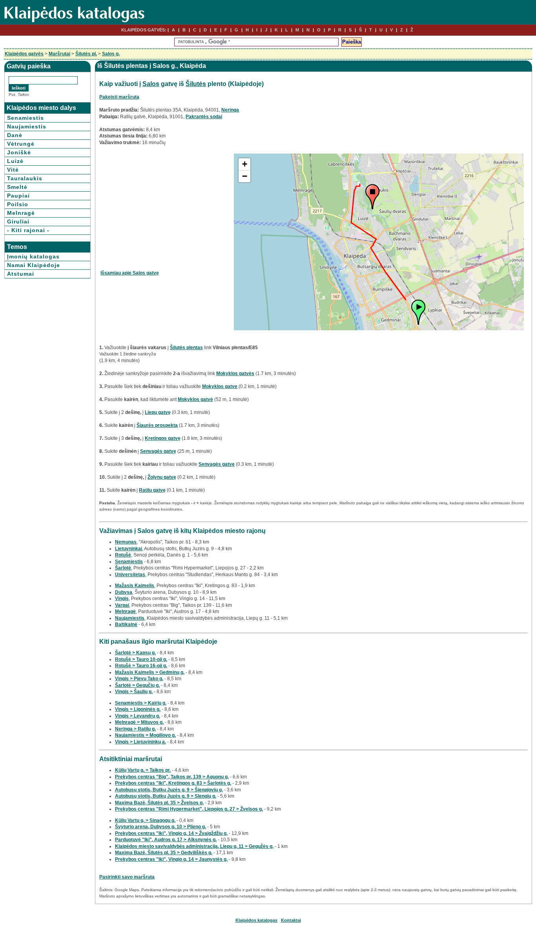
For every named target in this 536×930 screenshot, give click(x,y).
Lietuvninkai (128, 548)
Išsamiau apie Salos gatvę (129, 273)
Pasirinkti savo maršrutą (127, 877)
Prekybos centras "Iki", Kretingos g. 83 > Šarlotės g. (173, 783)
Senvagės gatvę (158, 451)
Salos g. (111, 54)
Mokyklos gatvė (195, 399)
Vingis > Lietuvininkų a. (140, 742)
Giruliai (18, 221)
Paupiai (18, 195)
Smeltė (17, 187)
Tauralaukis (24, 178)
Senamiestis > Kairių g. (140, 703)
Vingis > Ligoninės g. (137, 709)
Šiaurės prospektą (157, 425)
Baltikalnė (126, 624)
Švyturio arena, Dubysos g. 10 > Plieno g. (160, 826)
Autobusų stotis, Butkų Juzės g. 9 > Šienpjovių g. (169, 790)
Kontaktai (291, 920)
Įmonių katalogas (33, 256)
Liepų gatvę (158, 412)
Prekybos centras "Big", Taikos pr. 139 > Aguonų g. (172, 777)
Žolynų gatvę (162, 477)
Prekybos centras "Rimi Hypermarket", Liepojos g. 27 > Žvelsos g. (189, 809)
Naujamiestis (26, 126)
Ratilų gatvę (152, 490)
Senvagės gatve (217, 464)
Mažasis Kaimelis (134, 585)
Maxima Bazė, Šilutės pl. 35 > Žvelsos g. (159, 803)
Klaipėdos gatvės (24, 54)
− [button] (244, 176)
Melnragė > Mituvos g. (139, 722)
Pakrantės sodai (204, 116)
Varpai (122, 605)
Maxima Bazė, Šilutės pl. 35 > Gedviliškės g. (163, 852)
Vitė (13, 170)
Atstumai (20, 274)
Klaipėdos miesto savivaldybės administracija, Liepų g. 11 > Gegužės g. (194, 846)
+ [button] (244, 164)
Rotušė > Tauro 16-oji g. (141, 665)
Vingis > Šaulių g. (134, 691)
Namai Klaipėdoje (33, 265)
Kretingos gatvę (162, 438)
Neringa (230, 110)
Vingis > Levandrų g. (137, 716)
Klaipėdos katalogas (256, 920)
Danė (14, 135)
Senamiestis (25, 118)
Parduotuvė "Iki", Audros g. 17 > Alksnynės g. (166, 839)
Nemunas (126, 542)
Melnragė (21, 213)
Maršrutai (59, 54)
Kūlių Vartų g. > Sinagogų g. (145, 820)
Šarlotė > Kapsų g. (135, 652)
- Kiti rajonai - (28, 230)
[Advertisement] (166, 209)
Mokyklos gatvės (235, 373)
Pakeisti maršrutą (119, 97)
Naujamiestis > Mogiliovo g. (145, 735)
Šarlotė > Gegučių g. (137, 685)
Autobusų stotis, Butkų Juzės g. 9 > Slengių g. (165, 796)
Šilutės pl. (86, 54)
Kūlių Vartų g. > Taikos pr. (143, 770)
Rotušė (123, 555)
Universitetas (130, 574)
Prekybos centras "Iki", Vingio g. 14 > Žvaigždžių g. (171, 833)
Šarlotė (123, 568)
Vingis (122, 598)
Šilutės (196, 84)
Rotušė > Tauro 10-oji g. (141, 659)
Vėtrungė (21, 144)
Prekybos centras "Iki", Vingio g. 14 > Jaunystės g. (171, 859)
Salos (150, 84)
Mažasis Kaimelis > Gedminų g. (149, 672)
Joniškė (19, 152)
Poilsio (17, 204)
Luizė (15, 161)
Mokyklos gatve (219, 386)
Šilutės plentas (186, 347)
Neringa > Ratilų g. (135, 729)
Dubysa (123, 592)
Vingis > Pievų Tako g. (139, 678)
